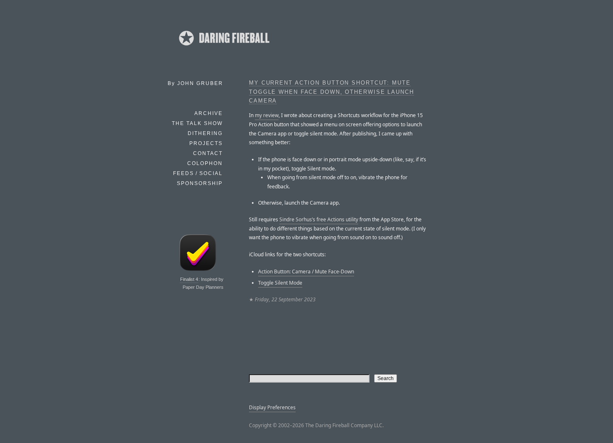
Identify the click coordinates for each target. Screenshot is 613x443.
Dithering (205, 133)
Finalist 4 (189, 279)
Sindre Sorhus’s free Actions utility (318, 219)
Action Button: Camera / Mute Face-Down (306, 271)
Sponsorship (200, 183)
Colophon (205, 163)
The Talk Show (197, 123)
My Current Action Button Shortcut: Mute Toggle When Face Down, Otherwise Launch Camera (331, 92)
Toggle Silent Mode (280, 282)
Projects (206, 143)
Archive (208, 113)
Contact (208, 153)
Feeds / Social (198, 173)
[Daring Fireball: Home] (223, 48)
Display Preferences (272, 407)
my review (267, 115)
